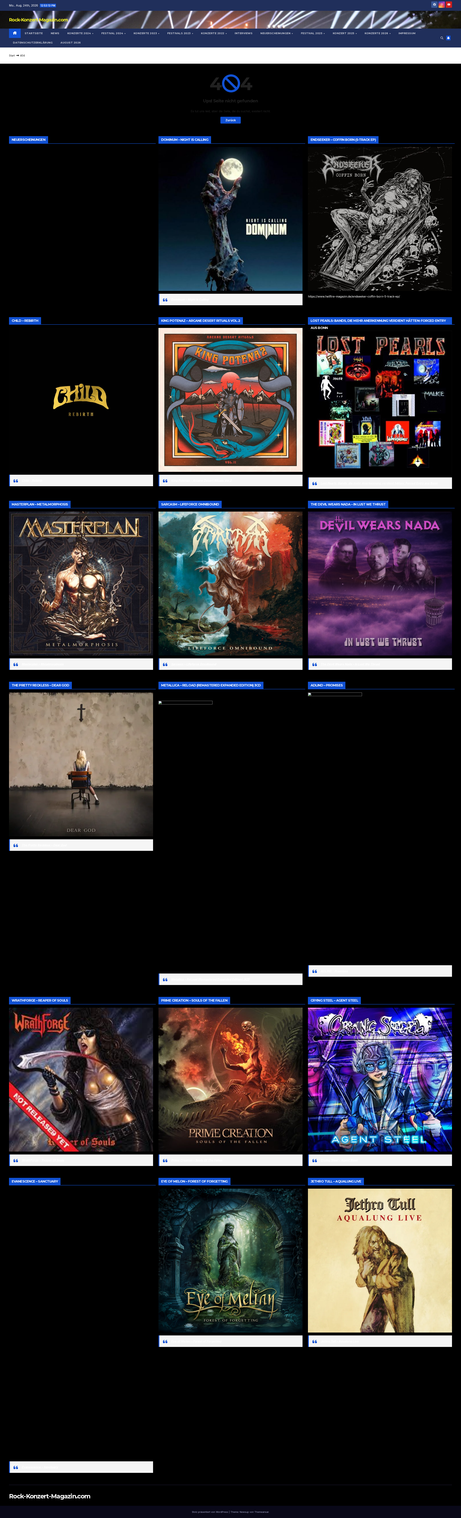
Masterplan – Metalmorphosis (43, 664)
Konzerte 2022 (213, 33)
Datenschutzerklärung (33, 42)
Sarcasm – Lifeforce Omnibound (193, 664)
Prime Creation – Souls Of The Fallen (196, 1160)
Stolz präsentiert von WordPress (210, 1511)
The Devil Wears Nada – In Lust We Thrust (350, 664)
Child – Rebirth (32, 480)
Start (12, 55)
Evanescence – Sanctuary (40, 1467)
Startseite (34, 33)
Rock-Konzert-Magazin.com (38, 19)
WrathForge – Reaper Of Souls (43, 1160)
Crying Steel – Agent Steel (339, 1160)
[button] (441, 38)
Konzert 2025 (344, 33)
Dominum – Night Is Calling (190, 299)
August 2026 (71, 42)
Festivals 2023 (179, 33)
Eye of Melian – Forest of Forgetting (196, 1341)
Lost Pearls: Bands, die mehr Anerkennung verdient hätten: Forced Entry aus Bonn (379, 483)
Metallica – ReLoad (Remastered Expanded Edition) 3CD (210, 979)
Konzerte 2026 (377, 33)
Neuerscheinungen (275, 33)
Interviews (243, 33)
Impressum (407, 33)
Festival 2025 (312, 33)
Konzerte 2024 (79, 33)
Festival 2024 (112, 33)
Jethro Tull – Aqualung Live (340, 1341)
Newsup (244, 1511)
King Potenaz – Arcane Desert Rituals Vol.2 (201, 480)
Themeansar (261, 1511)
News (55, 33)
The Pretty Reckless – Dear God (44, 845)
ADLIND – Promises (334, 971)
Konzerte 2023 (146, 33)
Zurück (230, 120)
